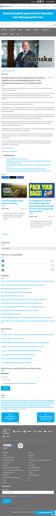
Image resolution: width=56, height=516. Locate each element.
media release (4, 404)
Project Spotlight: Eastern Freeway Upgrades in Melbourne (16, 362)
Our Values (30, 457)
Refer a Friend (31, 465)
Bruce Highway (23, 400)
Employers (36, 6)
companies (4, 70)
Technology (4, 34)
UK (13, 70)
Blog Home (4, 29)
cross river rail (39, 400)
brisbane (17, 400)
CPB (35, 400)
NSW (30, 404)
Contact (53, 6)
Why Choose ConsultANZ (34, 467)
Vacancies (24, 6)
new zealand (25, 404)
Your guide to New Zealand (9, 472)
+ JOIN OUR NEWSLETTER (45, 512)
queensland (37, 404)
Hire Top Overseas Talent (33, 475)
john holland (50, 402)
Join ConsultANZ (6, 462)
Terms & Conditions (21, 383)
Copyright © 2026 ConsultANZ (19, 512)
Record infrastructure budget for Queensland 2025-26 (16, 288)
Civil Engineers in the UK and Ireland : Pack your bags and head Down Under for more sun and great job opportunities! (41, 206)
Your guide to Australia (33, 470)
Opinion (12, 34)
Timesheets (33, 1)
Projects (20, 29)
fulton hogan (9, 402)
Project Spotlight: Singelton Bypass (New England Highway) (17, 358)
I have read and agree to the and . (19, 383)
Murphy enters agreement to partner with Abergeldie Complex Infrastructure (26, 168)
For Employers (6, 475)
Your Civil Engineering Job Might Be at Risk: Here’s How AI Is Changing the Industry (23, 306)
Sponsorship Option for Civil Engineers (11, 467)
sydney (10, 407)
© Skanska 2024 (9, 148)
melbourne (11, 404)
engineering (46, 400)
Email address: (4, 377)
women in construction (20, 409)
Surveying (36, 29)
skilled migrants (33, 405)
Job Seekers (30, 6)
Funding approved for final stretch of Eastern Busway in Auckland (18, 354)
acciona (3, 400)
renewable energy (9, 405)
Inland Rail (36, 402)
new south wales (18, 404)
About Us (18, 6)
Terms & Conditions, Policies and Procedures (13, 470)
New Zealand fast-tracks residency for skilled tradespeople (17, 292)
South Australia (42, 405)
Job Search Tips (45, 29)
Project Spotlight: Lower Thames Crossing (17, 159)
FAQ (41, 6)
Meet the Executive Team (8, 457)
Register (45, 6)
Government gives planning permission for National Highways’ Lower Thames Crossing (28, 171)
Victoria (37, 407)
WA (40, 407)
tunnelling (30, 407)
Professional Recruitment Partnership (11, 477)
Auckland (7, 400)
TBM (20, 407)
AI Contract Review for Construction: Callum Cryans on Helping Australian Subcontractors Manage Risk (28, 281)
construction (30, 400)
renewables (17, 405)
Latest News (12, 29)
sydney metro (15, 407)
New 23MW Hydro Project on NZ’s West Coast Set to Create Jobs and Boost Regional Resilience (25, 342)
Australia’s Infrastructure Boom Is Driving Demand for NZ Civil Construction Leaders (23, 285)
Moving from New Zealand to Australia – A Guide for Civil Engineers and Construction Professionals (27, 317)
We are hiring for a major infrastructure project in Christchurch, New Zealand (21, 303)
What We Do (31, 455)
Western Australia (9, 409)
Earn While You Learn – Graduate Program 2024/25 (39, 460)
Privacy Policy (32, 383)
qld (32, 404)
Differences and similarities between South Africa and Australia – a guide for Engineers (24, 299)
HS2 (13, 402)
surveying (48, 405)
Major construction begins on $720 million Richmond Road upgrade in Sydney (21, 350)
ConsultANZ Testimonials (8, 460)
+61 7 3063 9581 (50, 1)
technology (24, 407)
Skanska (10, 70)
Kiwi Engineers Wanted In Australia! (11, 314)
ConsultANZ (5, 452)
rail (53, 404)
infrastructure (18, 402)
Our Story (5, 455)
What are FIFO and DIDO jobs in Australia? (13, 296)
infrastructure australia (28, 402)
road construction (24, 405)
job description (43, 402)
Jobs (18, 34)
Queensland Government (46, 404)
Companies (28, 29)
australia (12, 400)
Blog (49, 6)
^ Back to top (4, 234)
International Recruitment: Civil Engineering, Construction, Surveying (19, 310)
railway (3, 405)
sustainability (4, 407)
